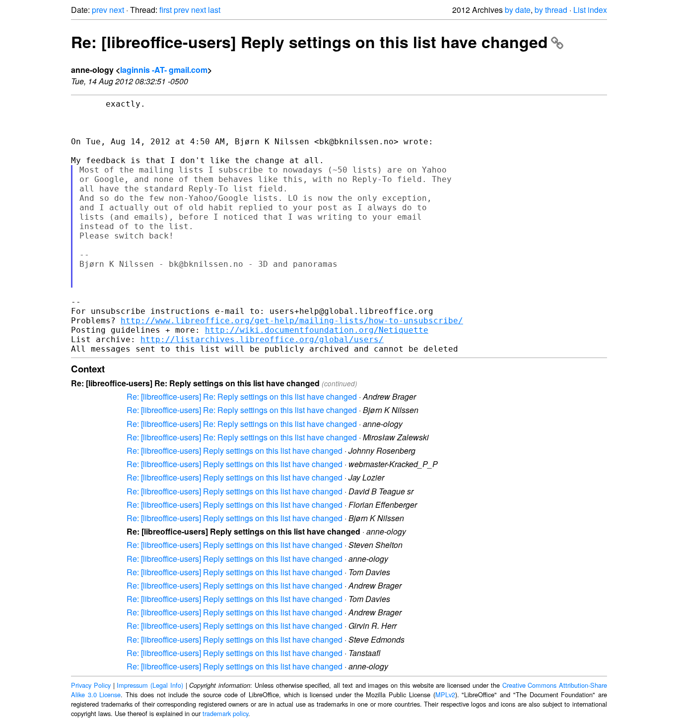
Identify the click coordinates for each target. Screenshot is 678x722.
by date (518, 9)
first (165, 9)
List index (590, 9)
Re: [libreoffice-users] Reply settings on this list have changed (309, 41)
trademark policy (225, 713)
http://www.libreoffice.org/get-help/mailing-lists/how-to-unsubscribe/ (292, 320)
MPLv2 (445, 694)
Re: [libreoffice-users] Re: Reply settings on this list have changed (242, 396)
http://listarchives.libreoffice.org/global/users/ (262, 339)
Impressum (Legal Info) (150, 685)
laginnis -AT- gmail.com (163, 69)
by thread (551, 9)
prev (99, 9)
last (214, 9)
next (116, 9)
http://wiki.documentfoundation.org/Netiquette (316, 330)
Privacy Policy (91, 685)
